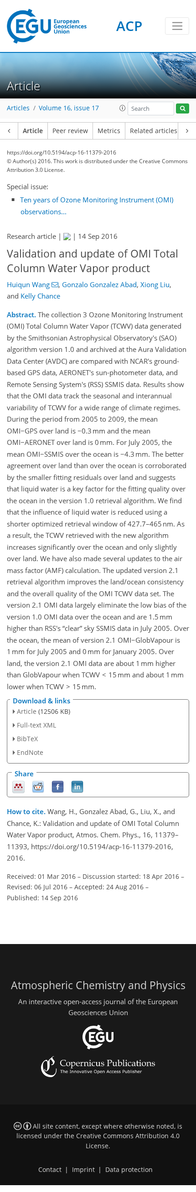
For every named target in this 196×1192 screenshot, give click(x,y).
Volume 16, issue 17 (69, 108)
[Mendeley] (18, 786)
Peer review (70, 131)
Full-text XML (36, 725)
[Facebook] (58, 786)
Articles (18, 108)
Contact (50, 1170)
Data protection (129, 1170)
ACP (129, 25)
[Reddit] (38, 786)
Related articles (153, 131)
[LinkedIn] (77, 786)
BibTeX (27, 738)
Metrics (109, 131)
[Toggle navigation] (177, 26)
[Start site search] (182, 108)
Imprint (83, 1170)
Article (33, 131)
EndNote (30, 752)
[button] (122, 108)
